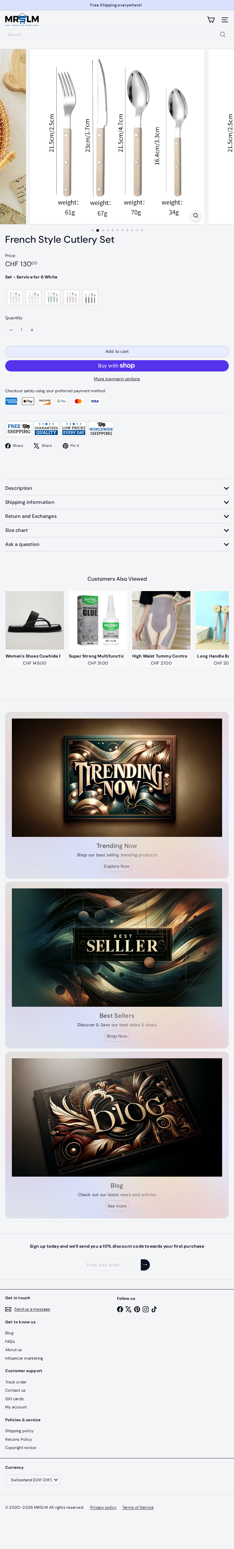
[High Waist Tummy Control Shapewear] (161, 620)
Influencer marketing (24, 1358)
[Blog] (117, 1117)
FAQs (10, 1341)
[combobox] (117, 34)
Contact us (15, 1390)
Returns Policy (18, 1439)
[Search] (223, 34)
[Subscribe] (145, 1265)
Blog (9, 1333)
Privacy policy (103, 1507)
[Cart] (211, 20)
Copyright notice (20, 1447)
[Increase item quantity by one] (31, 329)
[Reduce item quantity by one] (10, 329)
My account (16, 1407)
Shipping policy (19, 1430)
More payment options (117, 379)
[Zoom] (195, 215)
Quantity (14, 318)
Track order (16, 1382)
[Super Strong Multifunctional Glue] (98, 620)
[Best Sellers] (117, 947)
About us (13, 1349)
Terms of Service (138, 1507)
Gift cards (14, 1398)
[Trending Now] (117, 778)
